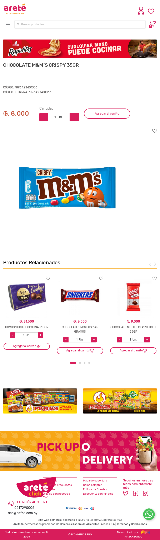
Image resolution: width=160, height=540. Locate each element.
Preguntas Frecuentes (57, 484)
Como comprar (92, 484)
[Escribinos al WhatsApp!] (149, 515)
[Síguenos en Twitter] (125, 493)
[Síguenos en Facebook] (135, 493)
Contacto (49, 489)
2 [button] (80, 363)
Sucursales (50, 480)
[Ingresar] (141, 13)
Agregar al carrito (107, 113)
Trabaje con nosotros (56, 493)
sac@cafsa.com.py (23, 513)
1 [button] (73, 363)
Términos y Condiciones (132, 524)
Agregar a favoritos (80, 128)
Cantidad (46, 108)
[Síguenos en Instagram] (145, 493)
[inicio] (15, 9)
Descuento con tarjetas (98, 493)
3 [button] (84, 363)
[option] (67, 188)
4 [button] (89, 363)
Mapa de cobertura (95, 480)
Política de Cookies (95, 489)
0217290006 (24, 508)
